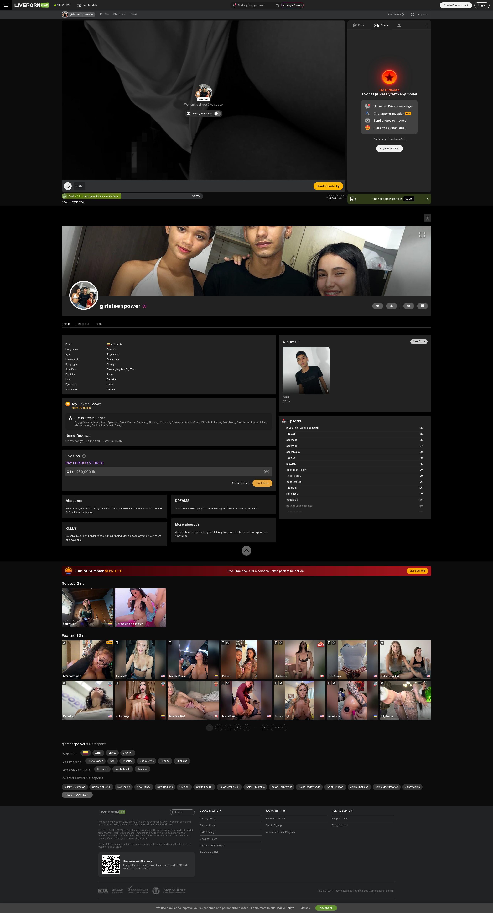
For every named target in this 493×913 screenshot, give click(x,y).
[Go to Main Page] (31, 5)
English (179, 812)
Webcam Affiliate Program (280, 832)
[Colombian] (85, 753)
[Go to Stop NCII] (174, 891)
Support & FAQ (340, 818)
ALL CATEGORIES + (77, 794)
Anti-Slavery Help (209, 852)
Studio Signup (274, 825)
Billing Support (340, 825)
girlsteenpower (73, 744)
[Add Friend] (408, 306)
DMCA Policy (207, 832)
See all (417, 341)
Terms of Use (207, 825)
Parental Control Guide (212, 845)
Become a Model (275, 818)
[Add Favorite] (68, 186)
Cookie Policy (285, 908)
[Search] (278, 5)
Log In (481, 5)
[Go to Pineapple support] (156, 890)
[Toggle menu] (6, 5)
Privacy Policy (208, 818)
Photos (119, 14)
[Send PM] (422, 306)
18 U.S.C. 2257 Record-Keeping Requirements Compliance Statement (356, 890)
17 (288, 401)
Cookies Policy (208, 839)
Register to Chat (389, 148)
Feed (134, 14)
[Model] (427, 218)
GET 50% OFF (417, 570)
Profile (104, 14)
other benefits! (396, 139)
